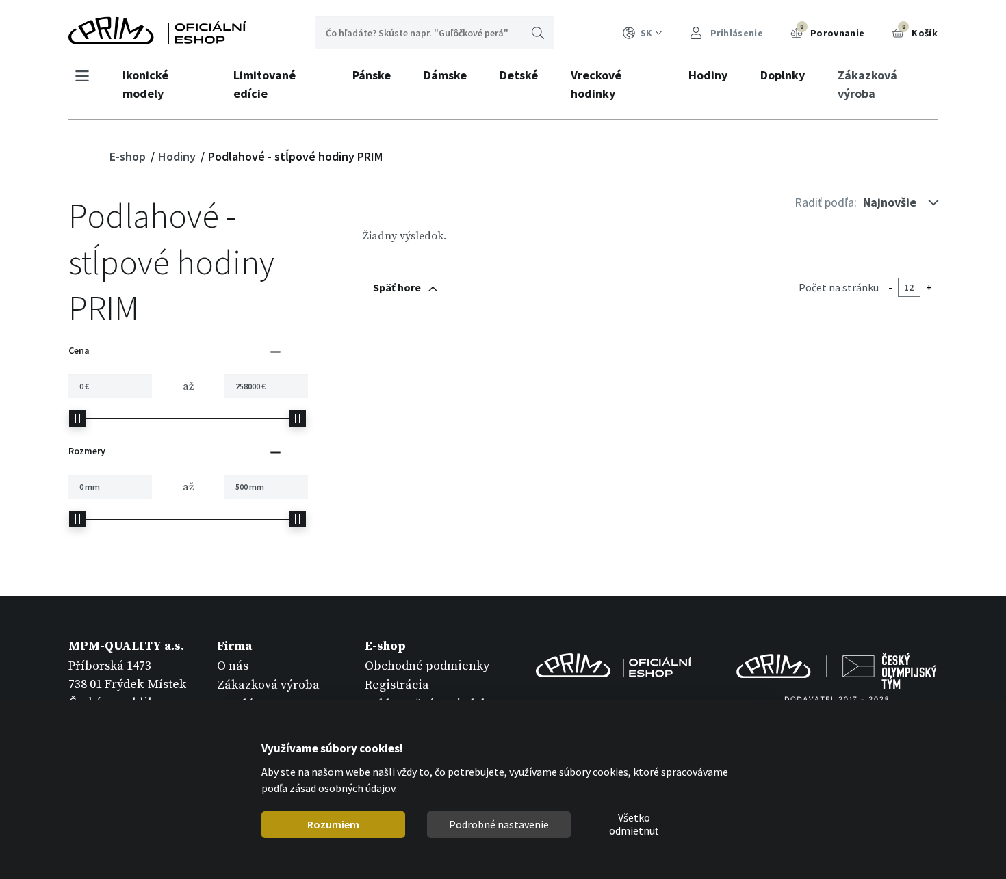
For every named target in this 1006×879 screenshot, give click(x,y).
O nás (232, 666)
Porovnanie (832, 31)
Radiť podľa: (826, 202)
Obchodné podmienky (427, 666)
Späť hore (397, 287)
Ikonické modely (145, 84)
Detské (519, 75)
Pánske (371, 75)
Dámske (445, 75)
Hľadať (538, 33)
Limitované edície (264, 84)
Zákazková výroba (867, 84)
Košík (920, 31)
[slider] (77, 418)
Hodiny (707, 75)
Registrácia (397, 685)
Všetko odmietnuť (633, 825)
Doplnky (782, 75)
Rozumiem (333, 824)
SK (646, 33)
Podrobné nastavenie (499, 824)
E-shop (129, 156)
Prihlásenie (735, 33)
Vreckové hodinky (596, 84)
